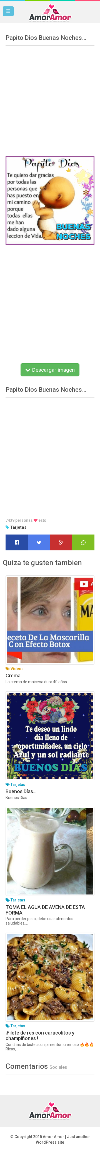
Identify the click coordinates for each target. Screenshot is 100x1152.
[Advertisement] (50, 99)
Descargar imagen (53, 370)
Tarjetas (18, 527)
